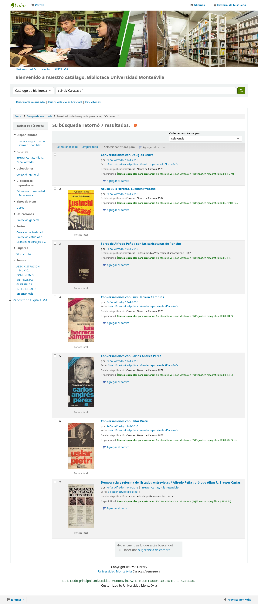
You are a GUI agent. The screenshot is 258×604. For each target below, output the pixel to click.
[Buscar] (241, 90)
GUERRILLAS (24, 285)
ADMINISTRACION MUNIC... (28, 269)
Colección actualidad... (30, 232)
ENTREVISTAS (24, 280)
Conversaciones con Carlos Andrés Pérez (131, 356)
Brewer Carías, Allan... (30, 158)
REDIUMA (61, 69)
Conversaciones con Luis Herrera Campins (132, 297)
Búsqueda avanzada (30, 102)
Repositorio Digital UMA (30, 300)
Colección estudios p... (30, 237)
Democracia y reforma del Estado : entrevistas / (171, 482)
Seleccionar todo (67, 147)
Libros (20, 208)
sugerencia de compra (154, 550)
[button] (37, 5)
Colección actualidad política (123, 164)
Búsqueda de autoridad (65, 102)
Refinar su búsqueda (30, 126)
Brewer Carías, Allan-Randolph (160, 488)
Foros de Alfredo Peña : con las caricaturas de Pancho (141, 244)
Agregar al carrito (117, 181)
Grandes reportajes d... (31, 242)
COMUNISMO (25, 275)
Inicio (18, 116)
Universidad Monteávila (33, 69)
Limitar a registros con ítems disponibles (30, 143)
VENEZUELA (23, 254)
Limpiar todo (90, 147)
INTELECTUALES (26, 289)
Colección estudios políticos (122, 492)
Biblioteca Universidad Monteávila (20, 5)
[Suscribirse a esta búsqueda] (135, 125)
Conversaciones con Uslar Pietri (124, 421)
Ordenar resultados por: (185, 134)
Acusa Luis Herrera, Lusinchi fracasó (128, 189)
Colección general (27, 175)
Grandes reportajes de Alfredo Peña (159, 164)
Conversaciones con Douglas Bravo (127, 155)
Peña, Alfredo (24, 162)
